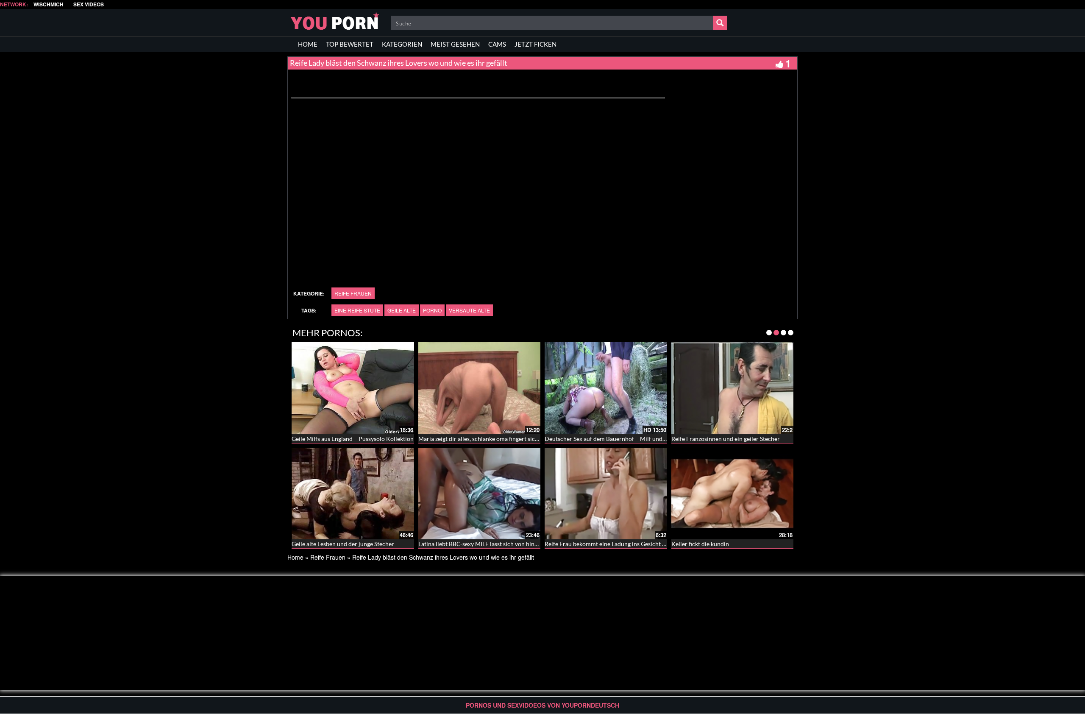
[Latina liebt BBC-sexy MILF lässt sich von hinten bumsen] (479, 493)
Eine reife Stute (357, 310)
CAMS (497, 44)
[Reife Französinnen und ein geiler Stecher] (732, 388)
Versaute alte (469, 310)
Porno (432, 310)
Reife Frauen (353, 293)
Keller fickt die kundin (700, 543)
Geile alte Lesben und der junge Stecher (343, 543)
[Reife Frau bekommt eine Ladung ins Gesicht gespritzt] (606, 493)
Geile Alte (401, 310)
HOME (307, 44)
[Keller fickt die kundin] (732, 493)
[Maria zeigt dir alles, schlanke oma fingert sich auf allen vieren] (479, 388)
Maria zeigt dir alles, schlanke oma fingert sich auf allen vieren (499, 438)
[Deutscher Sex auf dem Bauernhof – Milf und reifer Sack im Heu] (606, 388)
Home (295, 557)
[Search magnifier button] (720, 23)
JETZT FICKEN (535, 44)
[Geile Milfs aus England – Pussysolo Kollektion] (353, 388)
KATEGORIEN (402, 44)
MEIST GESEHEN (455, 44)
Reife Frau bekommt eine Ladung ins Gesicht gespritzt (615, 543)
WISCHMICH (48, 4)
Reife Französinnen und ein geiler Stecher (725, 438)
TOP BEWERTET (349, 44)
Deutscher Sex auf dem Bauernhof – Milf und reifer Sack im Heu (628, 438)
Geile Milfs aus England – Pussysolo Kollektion (353, 438)
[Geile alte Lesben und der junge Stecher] (353, 493)
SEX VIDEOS (88, 4)
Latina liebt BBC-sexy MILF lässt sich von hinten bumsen (491, 543)
